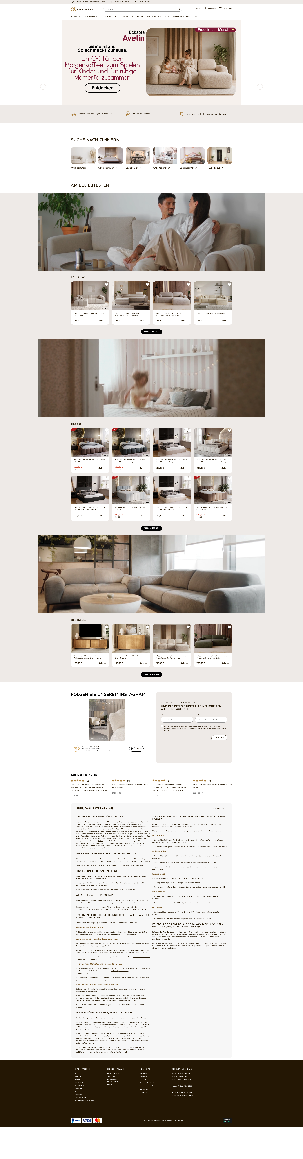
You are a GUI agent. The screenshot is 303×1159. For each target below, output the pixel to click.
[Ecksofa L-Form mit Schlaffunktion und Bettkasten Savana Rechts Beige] (172, 295)
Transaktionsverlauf (146, 1086)
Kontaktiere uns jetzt (160, 943)
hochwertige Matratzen (119, 971)
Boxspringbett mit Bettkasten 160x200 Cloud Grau (130, 508)
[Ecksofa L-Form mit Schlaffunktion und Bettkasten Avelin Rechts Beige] (172, 638)
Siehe (101, 320)
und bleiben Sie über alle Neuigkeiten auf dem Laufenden (191, 707)
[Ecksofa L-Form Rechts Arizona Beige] (213, 295)
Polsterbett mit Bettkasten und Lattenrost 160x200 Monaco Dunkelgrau (90, 508)
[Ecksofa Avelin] (151, 62)
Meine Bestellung (116, 1069)
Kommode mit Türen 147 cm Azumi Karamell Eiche (128, 657)
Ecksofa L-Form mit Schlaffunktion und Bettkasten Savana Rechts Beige (171, 314)
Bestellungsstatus (113, 1073)
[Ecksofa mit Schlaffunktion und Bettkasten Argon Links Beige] (131, 295)
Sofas (86, 831)
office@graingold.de (184, 1079)
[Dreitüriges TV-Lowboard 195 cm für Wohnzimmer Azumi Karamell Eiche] (90, 638)
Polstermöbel (81, 1018)
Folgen (96, 746)
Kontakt (110, 1084)
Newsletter (143, 1092)
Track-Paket (111, 1077)
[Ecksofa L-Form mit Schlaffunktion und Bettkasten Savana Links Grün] (213, 638)
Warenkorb (143, 1077)
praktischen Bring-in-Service (130, 865)
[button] (43, 87)
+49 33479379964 (180, 1076)
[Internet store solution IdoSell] (227, 1120)
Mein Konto (145, 1069)
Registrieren (144, 1073)
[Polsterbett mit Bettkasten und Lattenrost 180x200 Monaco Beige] (172, 442)
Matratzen (110, 17)
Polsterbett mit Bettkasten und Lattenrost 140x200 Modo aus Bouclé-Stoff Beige (212, 461)
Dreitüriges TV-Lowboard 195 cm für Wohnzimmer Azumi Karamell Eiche (88, 657)
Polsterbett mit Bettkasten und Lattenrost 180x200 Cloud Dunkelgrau (131, 461)
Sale (167, 16)
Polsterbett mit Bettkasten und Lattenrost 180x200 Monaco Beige (172, 461)
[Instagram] (108, 720)
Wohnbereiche (91, 17)
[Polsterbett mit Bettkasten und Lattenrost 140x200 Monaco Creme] (172, 490)
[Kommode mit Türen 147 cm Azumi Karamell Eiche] (131, 638)
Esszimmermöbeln (129, 934)
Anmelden (219, 738)
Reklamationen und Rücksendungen (113, 1080)
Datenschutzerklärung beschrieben (176, 728)
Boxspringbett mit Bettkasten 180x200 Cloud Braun (211, 508)
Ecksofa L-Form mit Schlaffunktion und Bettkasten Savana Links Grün (211, 657)
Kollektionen (154, 16)
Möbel (74, 17)
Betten (100, 841)
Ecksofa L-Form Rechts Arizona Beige (210, 313)
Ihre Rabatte (144, 1089)
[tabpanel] (151, 62)
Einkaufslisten (144, 1080)
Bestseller (137, 16)
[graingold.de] (82, 9)
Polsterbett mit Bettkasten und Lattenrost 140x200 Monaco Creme (172, 508)
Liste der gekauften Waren (148, 1083)
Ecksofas (95, 831)
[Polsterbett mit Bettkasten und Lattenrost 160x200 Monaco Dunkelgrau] (90, 490)
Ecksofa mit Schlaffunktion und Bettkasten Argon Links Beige (127, 314)
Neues (125, 16)
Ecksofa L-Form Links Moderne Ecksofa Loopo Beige (89, 314)
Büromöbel (142, 989)
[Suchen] (179, 9)
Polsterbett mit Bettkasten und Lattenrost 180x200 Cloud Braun (90, 461)
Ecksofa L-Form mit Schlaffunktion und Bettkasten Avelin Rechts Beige (171, 657)
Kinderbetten (140, 952)
